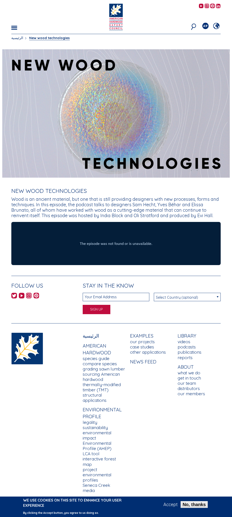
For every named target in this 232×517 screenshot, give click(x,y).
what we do (189, 372)
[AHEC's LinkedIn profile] (218, 6)
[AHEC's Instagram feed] (207, 6)
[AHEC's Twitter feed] (14, 296)
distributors (189, 388)
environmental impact (97, 435)
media (89, 490)
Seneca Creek (96, 485)
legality (90, 422)
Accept (170, 504)
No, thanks (194, 504)
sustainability (95, 427)
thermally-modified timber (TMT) (102, 387)
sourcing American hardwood (101, 376)
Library (187, 336)
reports (185, 357)
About (186, 367)
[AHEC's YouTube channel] (201, 6)
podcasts (187, 347)
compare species (100, 363)
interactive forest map (99, 461)
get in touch (189, 378)
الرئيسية (17, 38)
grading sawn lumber (104, 369)
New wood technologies (49, 38)
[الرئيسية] (27, 348)
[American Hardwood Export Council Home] (116, 16)
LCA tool (91, 453)
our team (187, 383)
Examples (141, 336)
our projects (142, 341)
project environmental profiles (97, 475)
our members (191, 393)
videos (184, 341)
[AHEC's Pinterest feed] (212, 6)
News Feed (143, 362)
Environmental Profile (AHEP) (97, 445)
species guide (96, 358)
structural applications (94, 397)
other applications (148, 352)
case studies (142, 347)
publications (189, 352)
